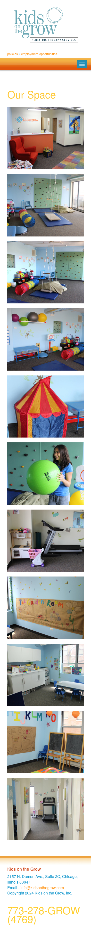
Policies (12, 53)
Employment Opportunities (39, 53)
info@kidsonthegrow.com (42, 887)
